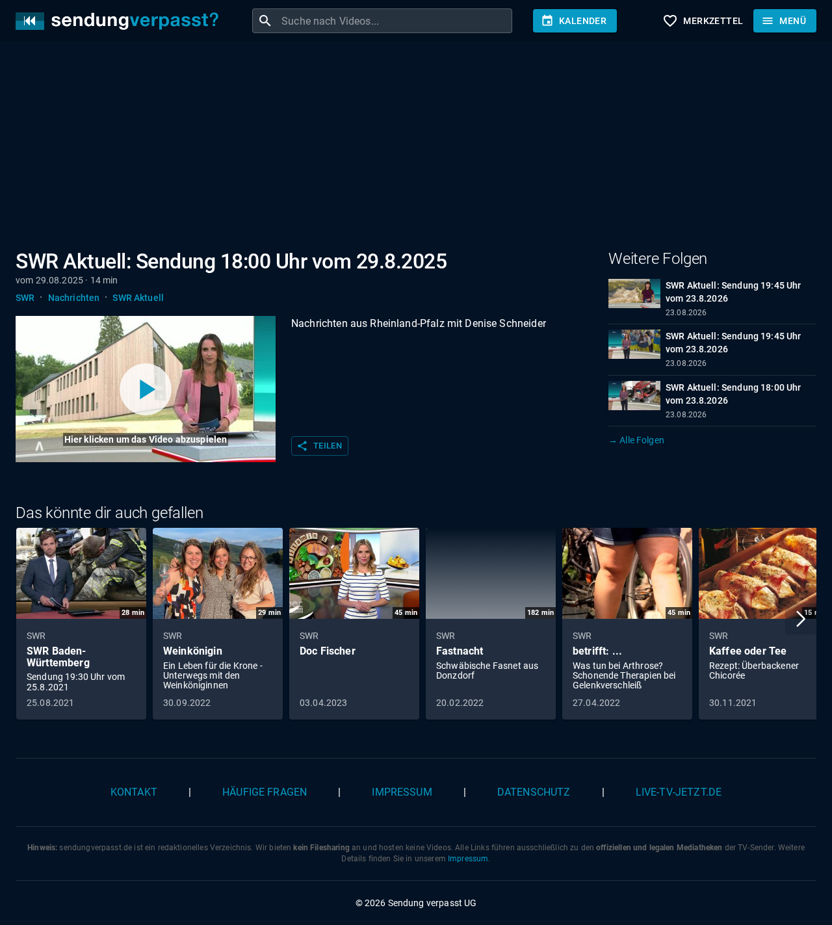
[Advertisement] (406, 148)
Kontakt (133, 792)
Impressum (402, 792)
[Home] (120, 21)
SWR (25, 298)
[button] (800, 618)
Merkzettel (702, 21)
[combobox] (395, 20)
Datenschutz (534, 792)
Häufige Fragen (264, 792)
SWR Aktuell (138, 298)
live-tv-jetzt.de (679, 792)
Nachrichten (74, 298)
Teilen (319, 446)
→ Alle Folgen (636, 440)
